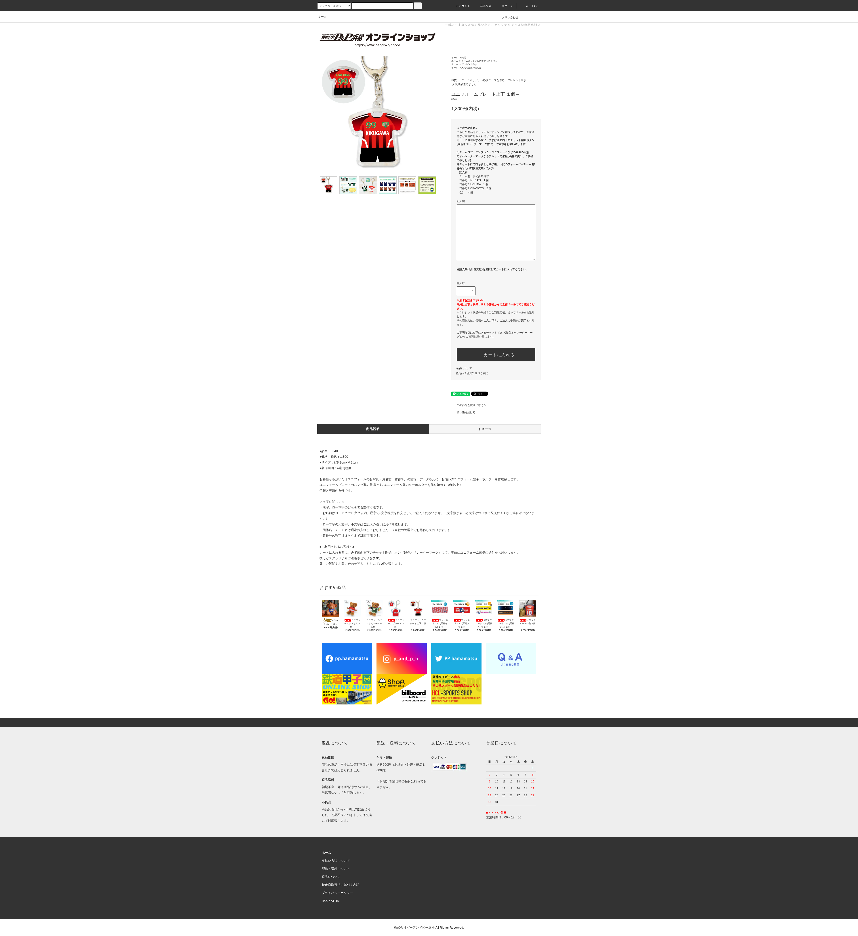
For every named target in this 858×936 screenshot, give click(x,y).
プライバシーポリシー (337, 893)
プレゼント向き (469, 64)
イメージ (485, 429)
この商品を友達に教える (471, 405)
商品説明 (373, 429)
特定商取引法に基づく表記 (472, 373)
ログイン (507, 6)
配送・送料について (336, 869)
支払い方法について (336, 860)
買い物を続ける (466, 412)
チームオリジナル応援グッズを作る (479, 61)
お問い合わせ (510, 17)
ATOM (335, 901)
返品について (464, 368)
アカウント (463, 6)
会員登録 (486, 6)
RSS (325, 901)
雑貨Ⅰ (464, 57)
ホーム (322, 16)
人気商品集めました (471, 67)
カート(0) (532, 6)
